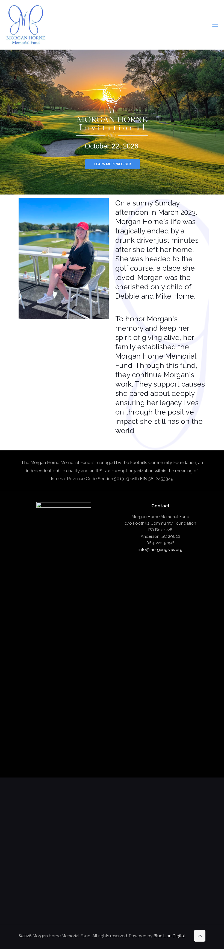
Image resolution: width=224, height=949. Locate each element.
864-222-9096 (160, 543)
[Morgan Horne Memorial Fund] (25, 24)
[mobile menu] (215, 24)
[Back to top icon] (199, 936)
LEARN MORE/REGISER (112, 164)
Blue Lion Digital (169, 935)
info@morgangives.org (160, 549)
